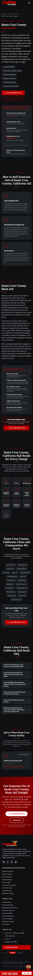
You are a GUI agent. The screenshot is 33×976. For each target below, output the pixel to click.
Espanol (20, 952)
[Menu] (29, 3)
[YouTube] (15, 862)
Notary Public (6, 882)
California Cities (7, 888)
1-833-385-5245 (10, 936)
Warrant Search (7, 874)
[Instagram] (11, 862)
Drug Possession (7, 913)
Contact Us (16, 820)
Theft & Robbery (7, 919)
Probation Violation (8, 921)
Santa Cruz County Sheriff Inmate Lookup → (16, 145)
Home (4, 14)
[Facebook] (3, 862)
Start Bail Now (11, 947)
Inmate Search (7, 877)
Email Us (7, 939)
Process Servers (7, 880)
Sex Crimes (5, 924)
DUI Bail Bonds (6, 902)
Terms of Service (17, 966)
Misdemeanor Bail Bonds (10, 908)
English (12, 952)
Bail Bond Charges (8, 893)
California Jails (6, 891)
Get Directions (10, 117)
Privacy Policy (8, 966)
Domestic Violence (8, 910)
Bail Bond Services (14, 14)
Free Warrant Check (12, 98)
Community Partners (9, 885)
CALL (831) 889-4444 (14, 93)
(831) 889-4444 (11, 138)
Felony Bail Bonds (7, 905)
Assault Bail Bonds (7, 916)
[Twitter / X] (7, 862)
